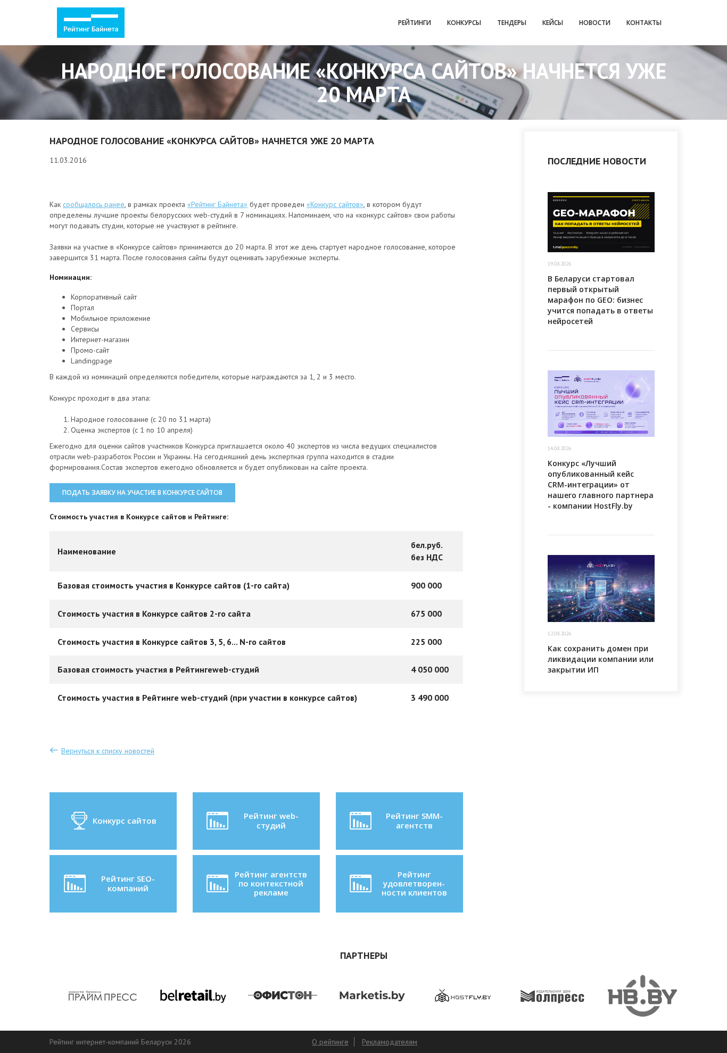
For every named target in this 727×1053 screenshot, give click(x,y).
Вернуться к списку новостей (107, 751)
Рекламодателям (389, 1042)
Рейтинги (414, 22)
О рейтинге (330, 1042)
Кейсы (552, 22)
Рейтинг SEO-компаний (128, 883)
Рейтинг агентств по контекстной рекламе (271, 883)
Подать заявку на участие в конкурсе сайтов (142, 492)
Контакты (644, 22)
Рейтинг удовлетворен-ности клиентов (414, 883)
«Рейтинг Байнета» (217, 204)
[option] (94, 996)
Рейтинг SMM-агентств (414, 820)
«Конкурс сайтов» (335, 204)
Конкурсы (464, 22)
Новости (594, 22)
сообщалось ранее (94, 204)
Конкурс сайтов (124, 820)
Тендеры (511, 22)
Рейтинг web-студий (271, 820)
